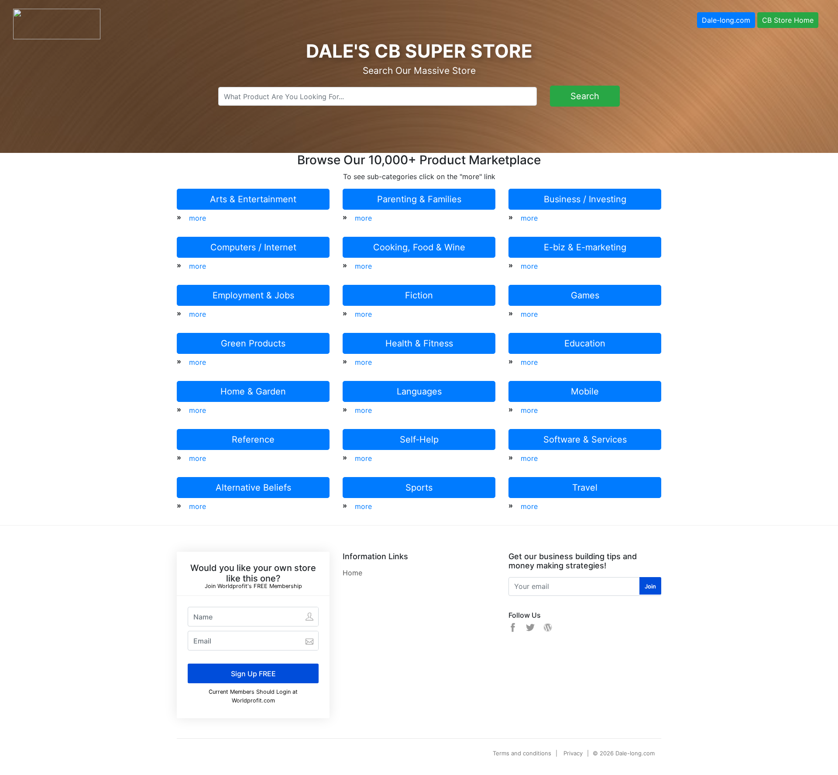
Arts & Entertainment (253, 199)
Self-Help (419, 439)
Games (585, 295)
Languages (419, 391)
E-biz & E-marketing (585, 247)
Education (584, 343)
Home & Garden (253, 391)
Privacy (573, 753)
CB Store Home (788, 20)
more (197, 218)
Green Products (253, 343)
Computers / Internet (253, 247)
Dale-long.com (726, 20)
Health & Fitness (419, 343)
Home (352, 572)
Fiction (419, 295)
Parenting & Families (419, 199)
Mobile (585, 391)
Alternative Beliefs (253, 487)
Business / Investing (585, 199)
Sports (419, 487)
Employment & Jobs (253, 295)
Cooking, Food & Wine (419, 247)
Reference (253, 439)
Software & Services (585, 439)
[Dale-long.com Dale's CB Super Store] (56, 23)
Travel (585, 487)
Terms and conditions (522, 753)
